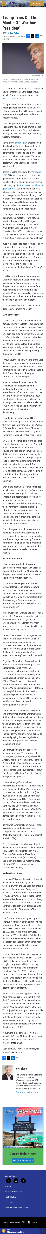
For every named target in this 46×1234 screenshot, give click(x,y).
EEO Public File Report (13, 1192)
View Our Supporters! (23, 1160)
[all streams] (42, 1231)
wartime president (12, 98)
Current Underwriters (23, 1154)
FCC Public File (10, 1197)
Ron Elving (14, 33)
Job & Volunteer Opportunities (16, 1208)
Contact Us (9, 1202)
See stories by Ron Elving (27, 1092)
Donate (38, 4)
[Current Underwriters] (23, 1127)
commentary (21, 142)
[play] (3, 1231)
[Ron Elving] (7, 1072)
